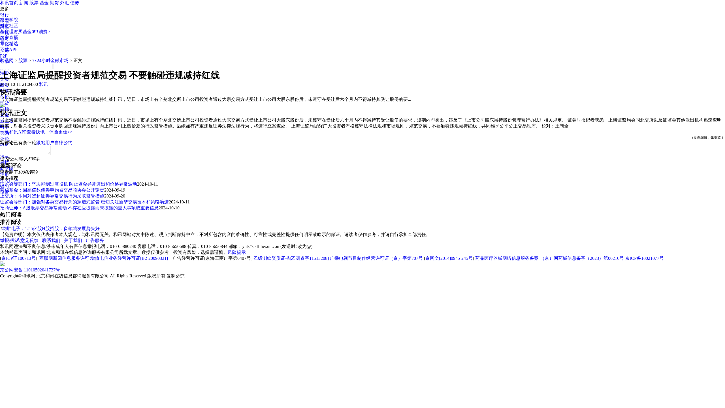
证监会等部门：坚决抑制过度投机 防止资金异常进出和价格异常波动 (68, 184)
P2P (3, 56)
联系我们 (51, 240)
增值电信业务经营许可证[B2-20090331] (129, 258)
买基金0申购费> (34, 31)
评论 (4, 138)
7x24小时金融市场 (50, 60)
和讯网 (7, 60)
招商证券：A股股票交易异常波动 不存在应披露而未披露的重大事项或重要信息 (79, 207)
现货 (4, 103)
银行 (4, 14)
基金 (44, 2)
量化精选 (9, 43)
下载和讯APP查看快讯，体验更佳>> (36, 131)
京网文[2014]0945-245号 (449, 258)
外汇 (64, 2)
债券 (74, 2)
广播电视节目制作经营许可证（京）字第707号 (376, 258)
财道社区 (9, 25)
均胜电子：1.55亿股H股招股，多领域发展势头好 (51, 228)
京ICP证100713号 (18, 258)
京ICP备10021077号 (644, 258)
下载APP (9, 49)
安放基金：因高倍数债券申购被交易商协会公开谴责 (52, 190)
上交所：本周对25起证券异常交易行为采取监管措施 (52, 196)
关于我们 (73, 240)
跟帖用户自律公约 (54, 142)
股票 (34, 2)
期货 (54, 2)
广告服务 (95, 240)
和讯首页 (9, 2)
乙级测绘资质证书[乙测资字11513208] (291, 258)
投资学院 (9, 19)
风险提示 (237, 252)
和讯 (43, 84)
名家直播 (9, 37)
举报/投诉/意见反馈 (19, 240)
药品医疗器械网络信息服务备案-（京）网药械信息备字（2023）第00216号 (549, 258)
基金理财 (9, 31)
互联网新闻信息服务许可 (64, 258)
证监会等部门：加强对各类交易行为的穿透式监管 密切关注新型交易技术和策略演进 (84, 201)
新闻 (23, 2)
